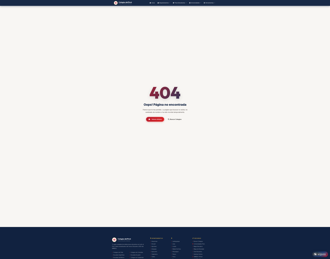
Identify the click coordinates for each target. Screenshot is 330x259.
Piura (174, 256)
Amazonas (154, 241)
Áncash (154, 244)
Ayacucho (154, 251)
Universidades (195, 3)
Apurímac (154, 246)
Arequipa (154, 249)
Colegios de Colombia (137, 252)
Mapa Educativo (198, 246)
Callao (153, 256)
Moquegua (175, 251)
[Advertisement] (165, 212)
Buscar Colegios (176, 119)
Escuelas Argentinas (118, 255)
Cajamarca (154, 254)
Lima (174, 244)
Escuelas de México (118, 257)
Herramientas (209, 3)
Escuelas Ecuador (136, 255)
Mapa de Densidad (199, 249)
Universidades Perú (199, 244)
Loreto (174, 246)
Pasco (174, 254)
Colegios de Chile (118, 252)
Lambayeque (176, 241)
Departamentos (164, 3)
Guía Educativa (198, 251)
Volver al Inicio (157, 119)
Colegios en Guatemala (137, 257)
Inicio (153, 3)
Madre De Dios (177, 249)
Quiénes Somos (198, 254)
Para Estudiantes (180, 3)
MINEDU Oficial (198, 256)
